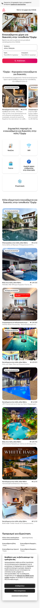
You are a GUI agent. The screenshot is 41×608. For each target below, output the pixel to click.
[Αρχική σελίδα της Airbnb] (3, 10)
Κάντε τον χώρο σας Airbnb (26, 10)
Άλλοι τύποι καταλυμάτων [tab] (10, 537)
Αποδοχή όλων (20, 586)
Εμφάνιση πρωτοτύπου (18, 4)
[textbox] (11, 55)
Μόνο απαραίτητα (20, 591)
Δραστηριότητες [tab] (27, 537)
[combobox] (20, 48)
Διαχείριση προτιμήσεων (20, 596)
